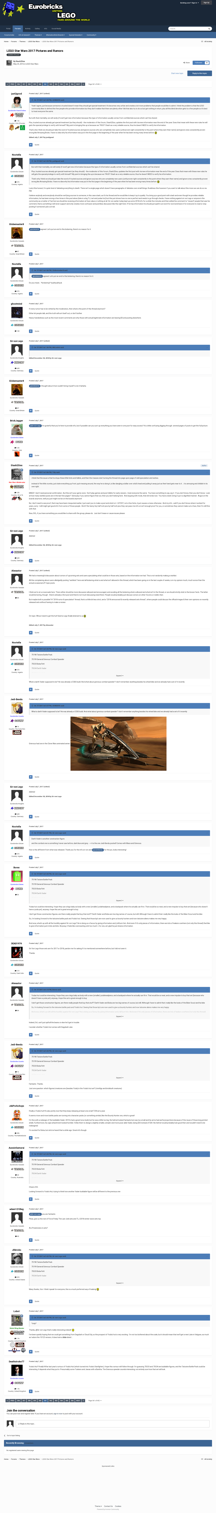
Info (45, 29)
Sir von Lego (16, 341)
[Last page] (83, 84)
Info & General (24, 35)
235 (17, 1277)
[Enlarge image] (118, 744)
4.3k (18, 493)
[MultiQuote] (30, 145)
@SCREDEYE (34, 229)
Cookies (118, 1506)
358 (29, 84)
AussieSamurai (16, 1147)
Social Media (56, 29)
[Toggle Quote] (33, 100)
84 (18, 598)
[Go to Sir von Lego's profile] (17, 350)
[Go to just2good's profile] (17, 102)
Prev (12, 84)
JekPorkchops (16, 1106)
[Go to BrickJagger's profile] (17, 429)
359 (34, 84)
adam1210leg (17, 1209)
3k (18, 895)
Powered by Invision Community (108, 1509)
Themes (38, 35)
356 (18, 84)
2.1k (18, 1338)
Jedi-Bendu (16, 699)
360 (40, 84)
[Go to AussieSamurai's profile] (17, 1156)
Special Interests (75, 35)
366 (72, 84)
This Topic (199, 29)
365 (67, 84)
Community (91, 35)
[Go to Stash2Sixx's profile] (9, 63)
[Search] (209, 29)
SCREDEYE (56, 100)
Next (78, 84)
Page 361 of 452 (94, 84)
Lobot (17, 1311)
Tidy (54, 472)
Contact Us (108, 1506)
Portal (8, 29)
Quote (37, 145)
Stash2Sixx (20, 61)
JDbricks (16, 1250)
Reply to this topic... (27, 1424)
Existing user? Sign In (189, 3)
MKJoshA (56, 347)
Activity (27, 29)
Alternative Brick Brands (55, 35)
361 (45, 84)
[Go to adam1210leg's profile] (17, 1218)
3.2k (18, 448)
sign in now (58, 1414)
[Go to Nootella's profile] (17, 163)
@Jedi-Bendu (98, 850)
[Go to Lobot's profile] (17, 1320)
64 (18, 1175)
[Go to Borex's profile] (17, 876)
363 (56, 84)
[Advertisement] (108, 1484)
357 (23, 84)
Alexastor (17, 570)
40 (18, 1236)
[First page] (7, 84)
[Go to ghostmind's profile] (17, 312)
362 (50, 84)
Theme (98, 1506)
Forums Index (9, 35)
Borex (17, 867)
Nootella (16, 154)
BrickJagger (16, 420)
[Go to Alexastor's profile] (17, 579)
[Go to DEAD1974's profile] (17, 952)
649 (17, 368)
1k (18, 727)
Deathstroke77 (16, 1361)
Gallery (37, 29)
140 (17, 331)
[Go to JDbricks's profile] (17, 1258)
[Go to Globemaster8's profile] (17, 233)
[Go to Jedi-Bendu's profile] (17, 708)
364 (61, 84)
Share (187, 63)
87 (18, 251)
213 (17, 971)
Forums (18, 29)
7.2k (18, 121)
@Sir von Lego (35, 426)
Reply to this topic (199, 73)
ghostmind (16, 303)
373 (17, 182)
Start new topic (177, 73)
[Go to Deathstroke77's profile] (17, 1370)
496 (17, 1133)
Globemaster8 (16, 224)
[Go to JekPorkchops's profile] (17, 1114)
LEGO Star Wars (32, 64)
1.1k (18, 1389)
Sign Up (206, 3)
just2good (16, 93)
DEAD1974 (16, 943)
